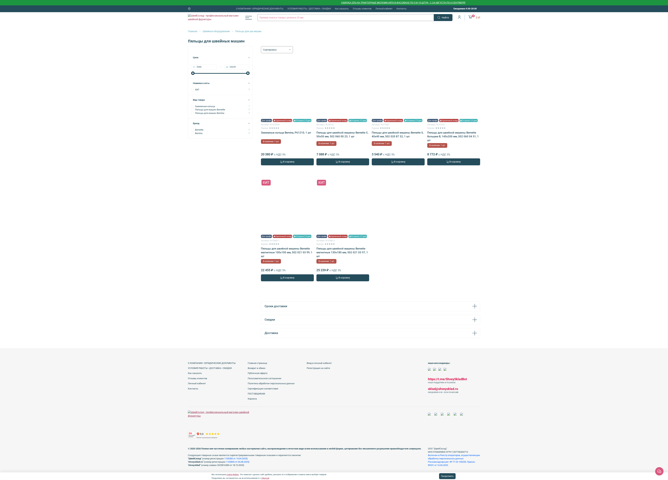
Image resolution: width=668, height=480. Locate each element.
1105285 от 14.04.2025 (235, 458)
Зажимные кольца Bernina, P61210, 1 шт (286, 132)
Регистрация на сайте (318, 368)
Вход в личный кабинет (319, 363)
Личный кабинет (383, 8)
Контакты (401, 8)
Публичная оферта (257, 373)
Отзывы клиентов (362, 8)
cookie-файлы (232, 474)
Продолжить (447, 476)
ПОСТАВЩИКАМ (256, 393)
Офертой (265, 478)
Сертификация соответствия (263, 388)
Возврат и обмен (256, 368)
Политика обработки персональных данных (271, 383)
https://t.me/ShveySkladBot (447, 379)
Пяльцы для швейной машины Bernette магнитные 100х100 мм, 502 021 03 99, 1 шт (286, 252)
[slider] (193, 73)
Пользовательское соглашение (264, 378)
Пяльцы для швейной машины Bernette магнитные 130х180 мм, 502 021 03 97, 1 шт (342, 252)
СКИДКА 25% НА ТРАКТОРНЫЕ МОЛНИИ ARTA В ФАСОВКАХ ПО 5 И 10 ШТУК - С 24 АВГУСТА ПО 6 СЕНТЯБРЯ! (386, 2)
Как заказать (342, 8)
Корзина (252, 398)
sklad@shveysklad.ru (443, 389)
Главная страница (257, 363)
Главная (192, 31)
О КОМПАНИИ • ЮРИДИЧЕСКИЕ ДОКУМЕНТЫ (259, 8)
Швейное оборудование (216, 31)
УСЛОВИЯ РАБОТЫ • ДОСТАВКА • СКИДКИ (309, 8)
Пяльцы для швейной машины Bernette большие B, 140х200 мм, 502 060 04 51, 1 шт (453, 136)
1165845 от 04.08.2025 (237, 462)
